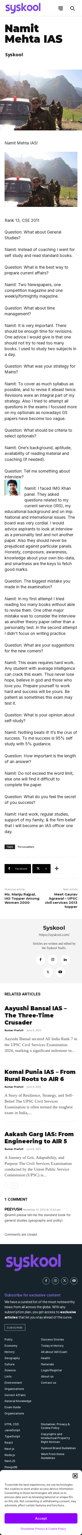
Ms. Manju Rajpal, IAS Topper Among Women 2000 (22, 898)
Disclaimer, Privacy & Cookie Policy (43, 1528)
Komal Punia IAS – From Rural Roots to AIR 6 (40, 1075)
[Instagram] (53, 960)
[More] (57, 868)
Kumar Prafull (14, 1030)
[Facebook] (40, 960)
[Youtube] (60, 972)
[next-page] (15, 1186)
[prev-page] (7, 1186)
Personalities (26, 846)
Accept (41, 1518)
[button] (75, 1475)
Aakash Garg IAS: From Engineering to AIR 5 (39, 1138)
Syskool (14, 54)
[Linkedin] (65, 960)
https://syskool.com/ (54, 935)
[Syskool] (16, 951)
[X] (48, 972)
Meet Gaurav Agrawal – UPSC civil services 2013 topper (61, 900)
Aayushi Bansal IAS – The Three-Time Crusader (36, 1015)
